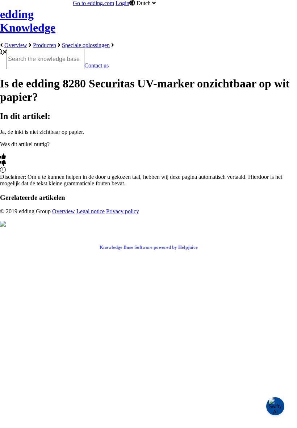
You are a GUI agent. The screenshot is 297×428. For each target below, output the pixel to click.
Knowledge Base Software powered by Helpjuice (149, 247)
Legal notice (90, 211)
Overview (15, 45)
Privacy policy (122, 211)
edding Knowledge (27, 21)
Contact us (96, 65)
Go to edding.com (93, 3)
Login (122, 3)
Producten (44, 45)
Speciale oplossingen (86, 45)
